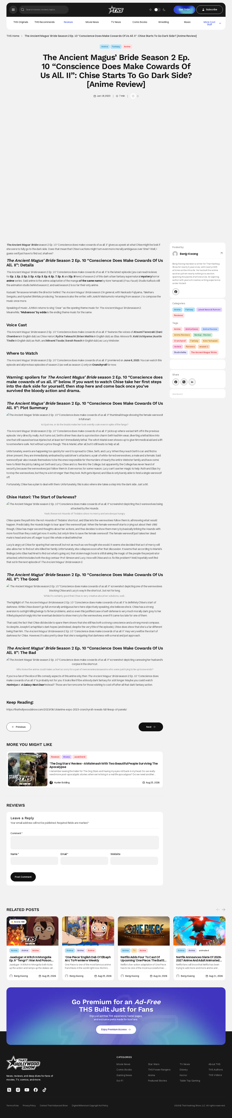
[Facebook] (175, 291)
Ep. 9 (72, 276)
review (177, 346)
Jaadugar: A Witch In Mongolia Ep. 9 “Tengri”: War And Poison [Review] (30, 958)
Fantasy (116, 46)
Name (15, 854)
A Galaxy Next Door (32, 684)
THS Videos (215, 1075)
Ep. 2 (20, 276)
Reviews (68, 22)
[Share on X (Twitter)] (184, 382)
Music (187, 22)
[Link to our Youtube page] (27, 1090)
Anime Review (210, 329)
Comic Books (139, 22)
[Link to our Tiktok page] (44, 1090)
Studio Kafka (180, 352)
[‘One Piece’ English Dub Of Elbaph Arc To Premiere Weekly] (88, 931)
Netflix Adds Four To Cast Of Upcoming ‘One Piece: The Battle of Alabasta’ (143, 958)
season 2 (203, 346)
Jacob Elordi (79, 757)
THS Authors (216, 1069)
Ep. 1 (13, 276)
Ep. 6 (47, 276)
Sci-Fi (120, 1080)
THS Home (12, 35)
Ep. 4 (33, 276)
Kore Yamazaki (210, 341)
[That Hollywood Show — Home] (116, 9)
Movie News (92, 22)
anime (10, 280)
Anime (104, 46)
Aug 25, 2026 (152, 782)
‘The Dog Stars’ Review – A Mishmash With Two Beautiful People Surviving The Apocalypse (103, 765)
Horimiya (11, 684)
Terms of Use (12, 1105)
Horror (183, 1075)
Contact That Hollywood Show (54, 1105)
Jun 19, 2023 (103, 95)
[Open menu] (13, 10)
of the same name (90, 280)
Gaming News (124, 1075)
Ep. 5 (40, 276)
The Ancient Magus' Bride (204, 352)
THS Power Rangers (159, 1069)
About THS (215, 1064)
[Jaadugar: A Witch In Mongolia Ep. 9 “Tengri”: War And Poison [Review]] (33, 931)
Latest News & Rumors (209, 309)
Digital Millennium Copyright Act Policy (90, 1105)
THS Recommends (44, 22)
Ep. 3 (27, 276)
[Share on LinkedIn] (192, 382)
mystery (146, 276)
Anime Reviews (182, 335)
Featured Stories (157, 1080)
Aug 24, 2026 (160, 976)
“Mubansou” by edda (33, 312)
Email (64, 854)
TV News (116, 22)
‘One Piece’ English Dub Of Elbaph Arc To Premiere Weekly (88, 958)
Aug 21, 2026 (216, 976)
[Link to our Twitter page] (9, 1090)
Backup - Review (202, 335)
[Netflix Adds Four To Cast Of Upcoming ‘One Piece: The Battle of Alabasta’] (144, 931)
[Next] (223, 910)
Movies (66, 757)
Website (115, 854)
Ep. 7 (54, 276)
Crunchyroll (99, 364)
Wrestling (163, 22)
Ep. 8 (61, 276)
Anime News (191, 329)
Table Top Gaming (190, 1080)
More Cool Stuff (209, 23)
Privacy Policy (29, 1105)
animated (204, 950)
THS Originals (20, 22)
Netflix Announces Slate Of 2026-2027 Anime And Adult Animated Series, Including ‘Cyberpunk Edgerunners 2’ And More (199, 958)
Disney (184, 1069)
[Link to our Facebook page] (35, 1090)
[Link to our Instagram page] (18, 1090)
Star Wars (153, 1064)
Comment (16, 833)
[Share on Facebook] (175, 382)
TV (134, 950)
